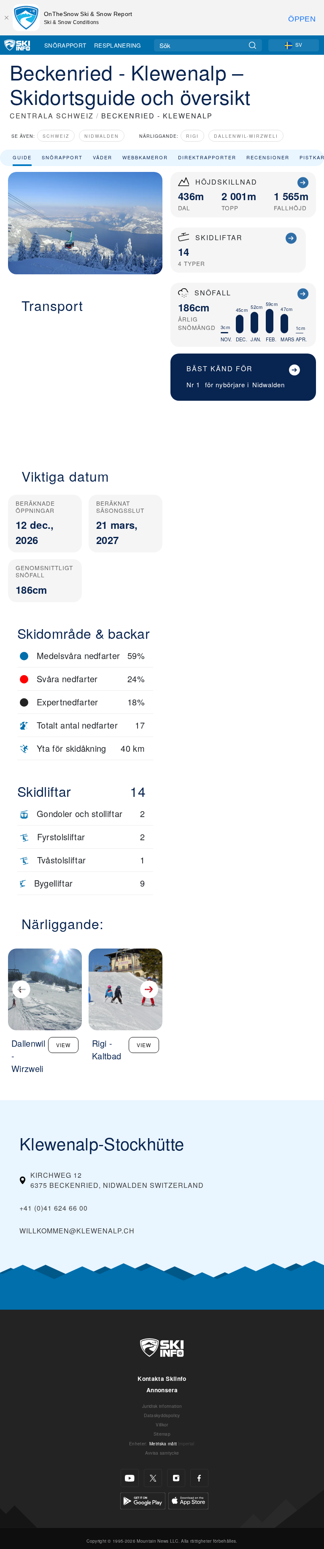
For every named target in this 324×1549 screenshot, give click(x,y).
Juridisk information (162, 1406)
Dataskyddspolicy (162, 1415)
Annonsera (162, 1390)
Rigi (192, 136)
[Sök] (252, 45)
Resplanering (117, 45)
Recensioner (267, 157)
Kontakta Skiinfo (162, 1379)
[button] (85, 386)
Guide (22, 157)
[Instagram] (176, 1478)
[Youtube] (130, 1478)
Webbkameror (145, 157)
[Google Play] (142, 1499)
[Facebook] (199, 1478)
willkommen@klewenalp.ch (77, 1230)
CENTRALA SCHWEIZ (52, 116)
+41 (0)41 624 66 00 (53, 1208)
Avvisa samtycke (162, 1453)
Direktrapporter (207, 157)
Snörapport (65, 45)
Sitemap (162, 1434)
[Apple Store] (188, 1499)
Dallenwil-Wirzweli (246, 136)
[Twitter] (153, 1478)
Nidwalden (101, 136)
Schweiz (56, 136)
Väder (102, 157)
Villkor (162, 1424)
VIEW (63, 1044)
